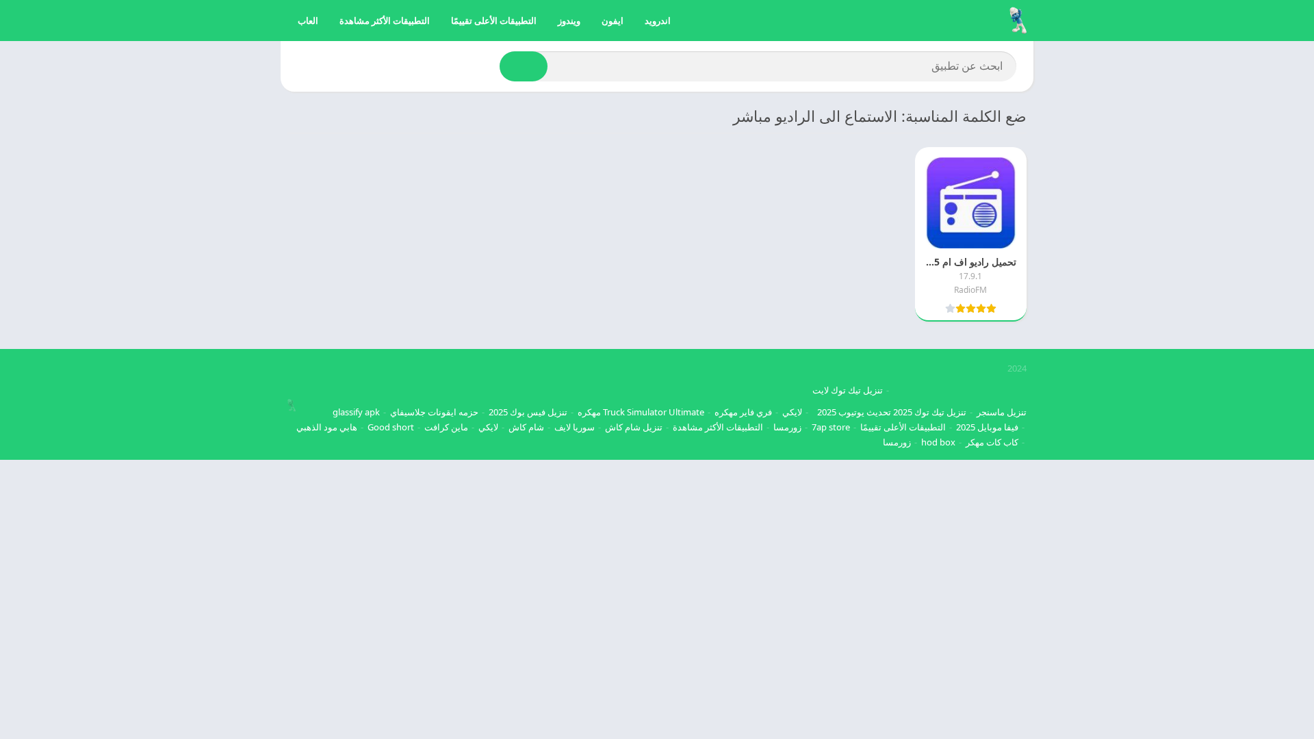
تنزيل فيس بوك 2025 (528, 412)
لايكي (792, 412)
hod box (938, 442)
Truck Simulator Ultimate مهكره (641, 412)
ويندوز (569, 20)
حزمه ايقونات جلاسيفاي (434, 412)
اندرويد (658, 20)
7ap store (831, 427)
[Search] (524, 66)
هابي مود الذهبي (326, 427)
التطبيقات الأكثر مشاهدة (384, 20)
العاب (308, 20)
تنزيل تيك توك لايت (847, 390)
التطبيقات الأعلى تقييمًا (494, 20)
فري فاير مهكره (743, 412)
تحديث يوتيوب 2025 (854, 412)
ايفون (612, 20)
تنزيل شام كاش (633, 427)
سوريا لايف (574, 427)
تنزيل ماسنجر (1002, 412)
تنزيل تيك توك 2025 (929, 412)
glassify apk (356, 412)
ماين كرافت (446, 427)
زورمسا (787, 427)
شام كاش (526, 427)
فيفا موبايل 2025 (987, 427)
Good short (391, 427)
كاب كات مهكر (992, 442)
